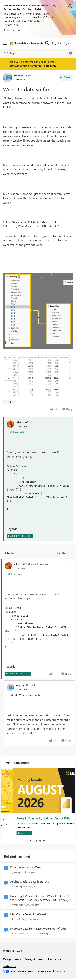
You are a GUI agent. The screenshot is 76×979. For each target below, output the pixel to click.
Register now (12, 30)
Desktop (11, 53)
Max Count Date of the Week (28, 914)
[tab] (36, 840)
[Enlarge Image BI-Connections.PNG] (38, 311)
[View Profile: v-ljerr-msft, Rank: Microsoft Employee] (8, 565)
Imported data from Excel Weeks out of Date (38, 928)
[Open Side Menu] (5, 43)
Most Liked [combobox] (63, 553)
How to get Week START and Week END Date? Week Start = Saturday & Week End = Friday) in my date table (40, 898)
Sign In (67, 43)
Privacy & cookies (34, 959)
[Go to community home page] (26, 43)
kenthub (18, 75)
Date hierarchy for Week (25, 867)
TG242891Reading (37, 933)
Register (56, 43)
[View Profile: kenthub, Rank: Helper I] (7, 77)
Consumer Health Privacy (51, 971)
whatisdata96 (33, 905)
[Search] (47, 43)
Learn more (50, 66)
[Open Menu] (70, 53)
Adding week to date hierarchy (29, 881)
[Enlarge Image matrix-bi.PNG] (38, 376)
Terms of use (55, 959)
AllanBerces (36, 919)
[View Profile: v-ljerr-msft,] (10, 424)
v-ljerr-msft (22, 422)
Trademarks (9, 966)
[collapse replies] (38, 561)
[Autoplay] (32, 840)
